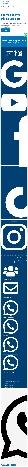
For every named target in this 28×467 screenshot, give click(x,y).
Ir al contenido (4, 1)
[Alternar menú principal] (4, 9)
